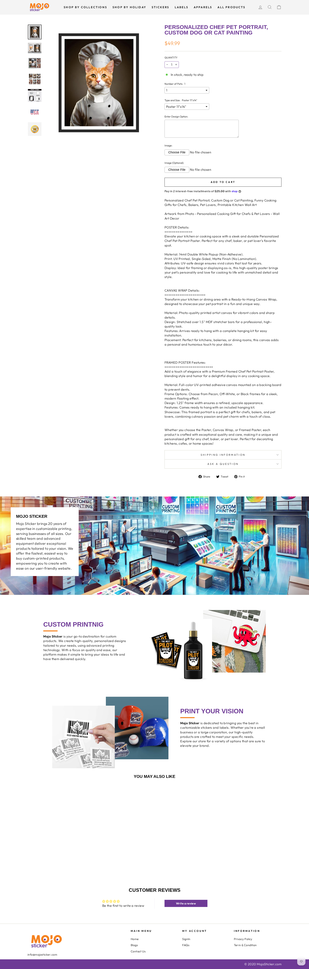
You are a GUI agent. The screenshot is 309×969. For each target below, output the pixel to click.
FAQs (185, 945)
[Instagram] (37, 962)
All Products (231, 7)
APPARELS (203, 7)
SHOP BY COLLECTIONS (85, 7)
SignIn (186, 939)
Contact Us (138, 951)
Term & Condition (245, 945)
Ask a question (223, 464)
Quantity (171, 57)
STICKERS (160, 7)
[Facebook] (29, 962)
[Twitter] (31, 962)
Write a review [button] (186, 903)
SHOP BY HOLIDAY (129, 7)
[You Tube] (34, 962)
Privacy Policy (243, 939)
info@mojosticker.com (42, 954)
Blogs (134, 945)
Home (135, 939)
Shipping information (223, 454)
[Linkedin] (39, 962)
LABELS (181, 7)
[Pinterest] (42, 962)
